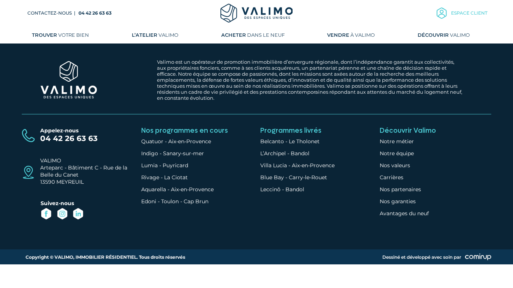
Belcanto (272, 141)
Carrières (391, 177)
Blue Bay (272, 177)
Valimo (155, 35)
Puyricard (175, 165)
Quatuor (152, 141)
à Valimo (351, 35)
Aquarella (153, 189)
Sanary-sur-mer (183, 153)
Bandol (300, 153)
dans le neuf (253, 35)
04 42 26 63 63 (95, 13)
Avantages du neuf (404, 213)
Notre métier (397, 141)
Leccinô (270, 189)
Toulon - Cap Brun (184, 201)
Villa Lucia (273, 165)
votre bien (60, 35)
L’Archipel (273, 153)
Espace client (469, 13)
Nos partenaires (400, 189)
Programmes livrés (290, 130)
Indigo (149, 153)
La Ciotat (176, 177)
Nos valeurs (395, 165)
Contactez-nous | (52, 13)
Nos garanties (398, 201)
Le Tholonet (304, 141)
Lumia (149, 165)
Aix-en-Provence (189, 141)
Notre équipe (397, 153)
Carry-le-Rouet (308, 177)
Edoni (148, 201)
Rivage (150, 177)
